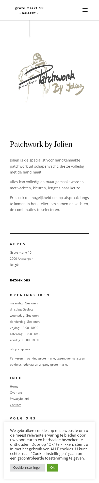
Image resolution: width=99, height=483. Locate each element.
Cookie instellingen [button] (27, 467)
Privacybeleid (19, 399)
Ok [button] (52, 467)
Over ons (16, 392)
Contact (15, 405)
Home (14, 386)
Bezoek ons (20, 280)
